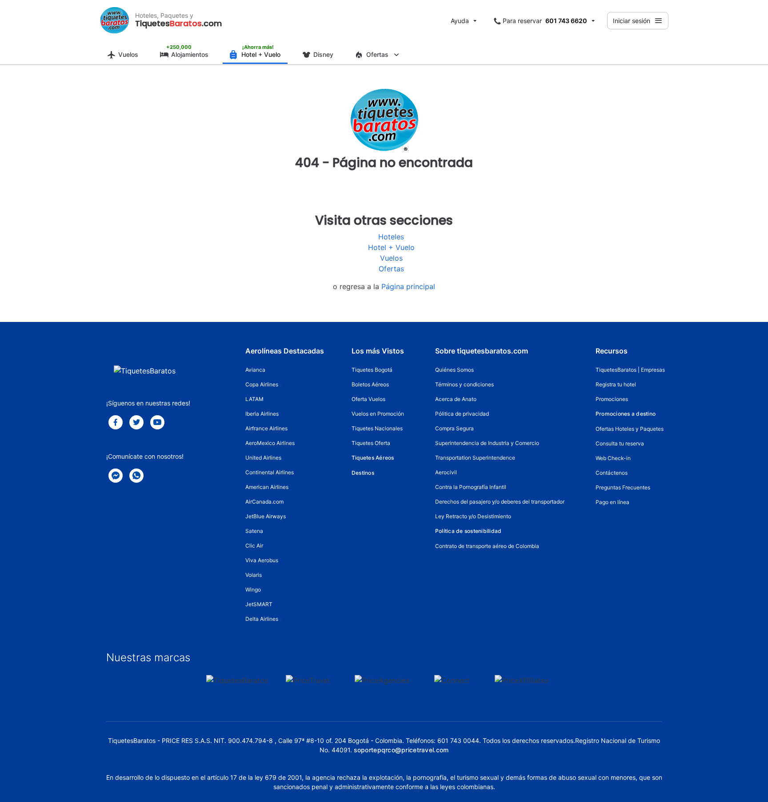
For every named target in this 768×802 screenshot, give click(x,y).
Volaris (253, 575)
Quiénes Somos (454, 369)
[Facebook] (115, 422)
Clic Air (254, 545)
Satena (254, 531)
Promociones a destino (626, 413)
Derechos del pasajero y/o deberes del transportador (499, 501)
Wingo (253, 589)
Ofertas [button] (377, 54)
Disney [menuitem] (323, 54)
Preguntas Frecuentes (623, 487)
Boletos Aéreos (370, 384)
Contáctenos (612, 472)
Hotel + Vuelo (391, 247)
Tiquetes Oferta (371, 443)
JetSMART (258, 604)
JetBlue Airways (265, 516)
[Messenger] (115, 475)
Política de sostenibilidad (468, 531)
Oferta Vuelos (368, 399)
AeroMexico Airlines (270, 443)
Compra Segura (454, 428)
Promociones (612, 399)
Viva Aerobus (261, 560)
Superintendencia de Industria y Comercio (487, 443)
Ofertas (391, 268)
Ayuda (460, 20)
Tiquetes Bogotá (372, 369)
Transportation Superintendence (475, 457)
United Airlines (263, 457)
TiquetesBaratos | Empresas (630, 369)
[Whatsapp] (136, 475)
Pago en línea (612, 502)
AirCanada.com (264, 501)
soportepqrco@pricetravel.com (401, 750)
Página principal (408, 286)
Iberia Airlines (262, 413)
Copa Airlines (261, 384)
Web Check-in (613, 458)
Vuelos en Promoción (378, 413)
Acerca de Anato (455, 399)
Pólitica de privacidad (462, 413)
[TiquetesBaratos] (115, 20)
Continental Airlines (269, 472)
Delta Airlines (261, 618)
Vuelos (391, 258)
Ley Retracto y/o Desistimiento (473, 516)
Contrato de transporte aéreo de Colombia (487, 546)
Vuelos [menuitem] (128, 54)
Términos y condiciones (464, 384)
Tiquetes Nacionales (377, 428)
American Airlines (266, 487)
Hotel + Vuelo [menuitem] (260, 54)
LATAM (254, 399)
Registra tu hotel (616, 384)
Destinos (363, 472)
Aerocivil (446, 472)
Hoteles (391, 236)
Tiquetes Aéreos (373, 457)
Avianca (255, 369)
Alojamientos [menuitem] (189, 54)
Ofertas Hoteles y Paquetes (630, 428)
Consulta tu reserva (620, 443)
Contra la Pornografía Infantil (470, 487)
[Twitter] (136, 422)
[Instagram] (157, 422)
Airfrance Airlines (266, 428)
